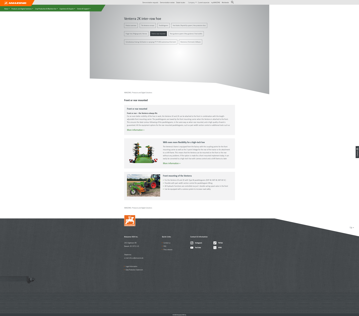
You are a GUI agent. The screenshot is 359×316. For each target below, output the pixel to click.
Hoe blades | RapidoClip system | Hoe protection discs (189, 25)
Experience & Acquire (67, 8)
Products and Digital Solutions (21, 8)
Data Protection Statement (134, 269)
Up (351, 227)
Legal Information (131, 266)
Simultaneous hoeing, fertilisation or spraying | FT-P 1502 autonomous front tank (151, 42)
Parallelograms (163, 25)
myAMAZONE (215, 2)
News (6, 8)
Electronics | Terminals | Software (190, 42)
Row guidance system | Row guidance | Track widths (186, 33)
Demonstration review (167, 2)
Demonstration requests (150, 2)
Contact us (167, 243)
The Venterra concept (147, 25)
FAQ (165, 246)
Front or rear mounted (158, 33)
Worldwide (225, 2)
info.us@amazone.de (136, 258)
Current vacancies (203, 2)
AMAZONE (127, 92)
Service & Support (83, 8)
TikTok (220, 243)
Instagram (198, 243)
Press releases (168, 249)
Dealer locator (180, 2)
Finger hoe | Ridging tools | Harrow (136, 33)
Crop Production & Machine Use (45, 8)
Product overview (131, 25)
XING (220, 247)
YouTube (198, 247)
